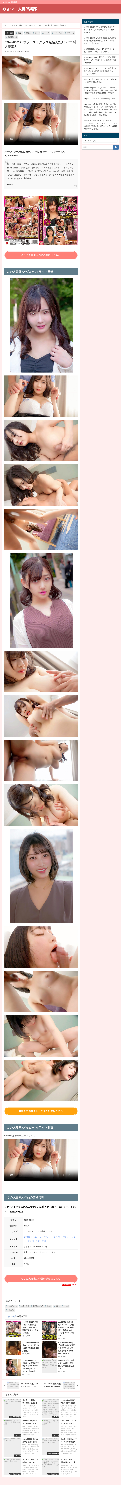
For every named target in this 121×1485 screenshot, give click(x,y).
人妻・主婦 (9, 33)
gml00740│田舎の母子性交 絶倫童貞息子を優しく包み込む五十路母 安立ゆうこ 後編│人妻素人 (100, 29)
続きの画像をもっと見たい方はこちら (42, 1111)
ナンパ (37, 33)
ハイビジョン (58, 33)
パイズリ (46, 33)
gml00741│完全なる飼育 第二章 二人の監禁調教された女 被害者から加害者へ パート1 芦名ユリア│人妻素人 (100, 40)
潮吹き (28, 33)
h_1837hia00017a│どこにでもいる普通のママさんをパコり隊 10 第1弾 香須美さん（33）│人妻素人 (100, 70)
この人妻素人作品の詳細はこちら (42, 255)
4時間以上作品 (12, 37)
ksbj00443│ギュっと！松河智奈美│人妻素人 (100, 98)
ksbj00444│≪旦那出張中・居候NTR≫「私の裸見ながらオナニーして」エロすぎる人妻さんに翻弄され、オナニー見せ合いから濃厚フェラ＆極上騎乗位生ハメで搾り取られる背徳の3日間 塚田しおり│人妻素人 (100, 109)
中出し (20, 33)
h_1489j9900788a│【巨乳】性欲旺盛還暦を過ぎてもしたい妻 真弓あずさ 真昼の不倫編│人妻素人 (100, 59)
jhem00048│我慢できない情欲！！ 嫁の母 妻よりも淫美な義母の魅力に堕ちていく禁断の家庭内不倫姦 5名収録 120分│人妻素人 (100, 90)
